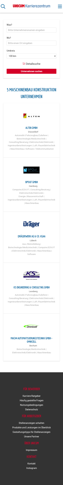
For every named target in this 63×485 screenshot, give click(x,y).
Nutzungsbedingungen (31, 404)
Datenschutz (31, 409)
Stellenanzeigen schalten (31, 422)
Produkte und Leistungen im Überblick (31, 427)
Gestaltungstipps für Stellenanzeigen (31, 431)
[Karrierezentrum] (31, 5)
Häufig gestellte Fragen (31, 400)
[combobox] (31, 30)
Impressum (31, 450)
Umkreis (11, 50)
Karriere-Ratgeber (32, 395)
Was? (9, 24)
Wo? (9, 37)
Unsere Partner (31, 436)
